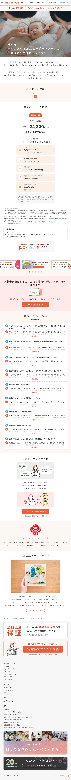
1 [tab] (29, 272)
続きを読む (35, 336)
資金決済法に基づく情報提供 (12, 725)
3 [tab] (35, 272)
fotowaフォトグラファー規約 (12, 712)
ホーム (5, 618)
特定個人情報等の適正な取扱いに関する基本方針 (18, 717)
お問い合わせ (7, 693)
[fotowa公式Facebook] (12, 701)
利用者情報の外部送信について (13, 720)
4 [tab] (38, 272)
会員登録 (37, 2)
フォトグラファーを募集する (35, 511)
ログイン (44, 2)
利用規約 (11, 209)
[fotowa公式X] (9, 701)
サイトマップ (14, 775)
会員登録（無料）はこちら (35, 305)
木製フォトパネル (9, 671)
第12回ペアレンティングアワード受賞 (35, 538)
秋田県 (37, 618)
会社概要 (6, 775)
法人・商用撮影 (8, 677)
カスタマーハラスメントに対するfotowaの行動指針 (19, 727)
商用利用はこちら (64, 2)
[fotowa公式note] (6, 701)
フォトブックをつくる (35, 610)
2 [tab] (32, 272)
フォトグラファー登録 (10, 674)
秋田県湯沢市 (14, 62)
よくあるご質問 (29, 2)
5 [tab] (41, 272)
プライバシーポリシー (10, 714)
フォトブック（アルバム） (11, 669)
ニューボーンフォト (13, 618)
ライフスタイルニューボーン (27, 618)
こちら (20, 223)
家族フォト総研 (8, 679)
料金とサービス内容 (9, 663)
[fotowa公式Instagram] (4, 701)
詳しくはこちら (52, 222)
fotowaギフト (8, 666)
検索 (22, 2)
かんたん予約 (52, 2)
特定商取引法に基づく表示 (11, 722)
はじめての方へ (8, 687)
